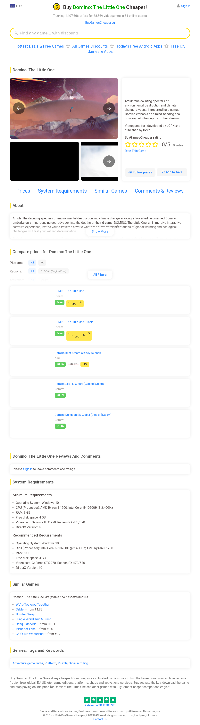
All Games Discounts (90, 46)
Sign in (185, 6)
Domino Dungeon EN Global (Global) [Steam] (83, 415)
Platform (50, 663)
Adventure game (24, 663)
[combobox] (103, 33)
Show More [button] (100, 231)
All (32, 262)
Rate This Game (135, 151)
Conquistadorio (26, 624)
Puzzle (63, 663)
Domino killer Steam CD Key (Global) (78, 353)
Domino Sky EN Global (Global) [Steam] (79, 384)
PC (42, 262)
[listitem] (44, 161)
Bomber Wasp (25, 614)
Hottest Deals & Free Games (39, 46)
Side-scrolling (78, 663)
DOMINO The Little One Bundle (74, 322)
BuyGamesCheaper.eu (100, 22)
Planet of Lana (26, 629)
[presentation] (109, 161)
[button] (19, 108)
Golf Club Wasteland (30, 634)
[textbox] (103, 33)
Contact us (100, 719)
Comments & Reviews (159, 191)
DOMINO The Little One (69, 291)
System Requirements (62, 191)
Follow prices (142, 172)
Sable (20, 609)
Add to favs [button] (174, 172)
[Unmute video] (64, 108)
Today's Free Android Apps (139, 46)
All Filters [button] (100, 275)
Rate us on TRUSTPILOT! (100, 705)
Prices (23, 191)
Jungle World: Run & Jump (33, 619)
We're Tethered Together (32, 604)
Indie (39, 663)
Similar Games (111, 191)
